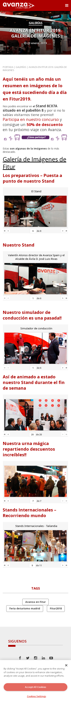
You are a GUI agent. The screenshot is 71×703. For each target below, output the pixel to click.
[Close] (66, 665)
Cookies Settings (36, 696)
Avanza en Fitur (35, 602)
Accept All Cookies (35, 687)
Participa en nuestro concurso (31, 119)
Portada (8, 67)
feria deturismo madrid (24, 608)
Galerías (35, 23)
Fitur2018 (56, 608)
